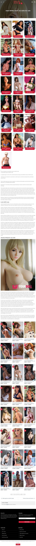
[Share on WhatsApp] (11, 494)
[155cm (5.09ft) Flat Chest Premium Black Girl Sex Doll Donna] (6, 394)
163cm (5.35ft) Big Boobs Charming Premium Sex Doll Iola (6, 424)
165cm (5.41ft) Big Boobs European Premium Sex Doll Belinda (29, 424)
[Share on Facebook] (13, 494)
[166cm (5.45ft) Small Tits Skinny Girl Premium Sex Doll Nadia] (6, 351)
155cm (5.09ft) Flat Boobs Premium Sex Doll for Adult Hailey (29, 446)
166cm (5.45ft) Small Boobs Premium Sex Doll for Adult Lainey (18, 467)
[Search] (3, 2)
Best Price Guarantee (23, 531)
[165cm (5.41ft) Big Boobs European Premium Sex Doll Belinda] (29, 415)
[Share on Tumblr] (23, 494)
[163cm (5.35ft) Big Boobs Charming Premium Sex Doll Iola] (6, 415)
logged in (7, 504)
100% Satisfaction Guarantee (24, 533)
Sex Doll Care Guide (5, 537)
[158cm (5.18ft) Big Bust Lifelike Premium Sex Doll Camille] (18, 351)
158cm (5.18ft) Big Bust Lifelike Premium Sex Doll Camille (17, 360)
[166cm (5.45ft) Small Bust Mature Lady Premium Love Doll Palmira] (18, 415)
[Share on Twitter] (14, 494)
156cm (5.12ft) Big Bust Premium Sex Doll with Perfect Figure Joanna (18, 339)
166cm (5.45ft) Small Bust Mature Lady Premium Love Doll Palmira (17, 424)
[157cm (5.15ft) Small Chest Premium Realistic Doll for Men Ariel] (29, 351)
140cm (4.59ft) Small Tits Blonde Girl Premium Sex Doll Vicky (18, 446)
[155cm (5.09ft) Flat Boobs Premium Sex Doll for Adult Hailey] (29, 436)
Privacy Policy (22, 529)
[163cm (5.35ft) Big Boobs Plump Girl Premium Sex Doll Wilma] (6, 457)
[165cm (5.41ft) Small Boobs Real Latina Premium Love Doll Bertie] (29, 479)
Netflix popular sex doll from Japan (8, 498)
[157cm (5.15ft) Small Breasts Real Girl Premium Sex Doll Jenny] (29, 457)
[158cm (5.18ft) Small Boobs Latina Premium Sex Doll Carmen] (6, 330)
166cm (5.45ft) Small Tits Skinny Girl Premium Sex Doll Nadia (6, 360)
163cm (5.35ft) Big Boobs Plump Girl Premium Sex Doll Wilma (6, 467)
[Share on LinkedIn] (21, 494)
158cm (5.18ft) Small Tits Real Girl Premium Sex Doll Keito (18, 382)
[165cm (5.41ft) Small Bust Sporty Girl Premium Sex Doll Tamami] (18, 394)
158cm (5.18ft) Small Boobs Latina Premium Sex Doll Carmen (6, 339)
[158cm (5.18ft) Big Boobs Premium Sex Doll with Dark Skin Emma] (6, 372)
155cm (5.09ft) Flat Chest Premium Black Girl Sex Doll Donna (6, 403)
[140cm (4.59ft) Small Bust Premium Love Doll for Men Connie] (18, 479)
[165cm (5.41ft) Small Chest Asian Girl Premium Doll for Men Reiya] (29, 330)
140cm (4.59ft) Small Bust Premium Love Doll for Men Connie (18, 488)
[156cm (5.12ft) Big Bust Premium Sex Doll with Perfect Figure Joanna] (18, 330)
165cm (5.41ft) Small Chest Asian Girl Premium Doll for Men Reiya (29, 339)
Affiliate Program (22, 535)
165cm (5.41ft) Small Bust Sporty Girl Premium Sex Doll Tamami (17, 403)
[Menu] (1, 2)
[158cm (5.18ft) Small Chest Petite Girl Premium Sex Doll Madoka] (6, 436)
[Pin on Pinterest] (18, 494)
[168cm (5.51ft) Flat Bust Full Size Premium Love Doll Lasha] (29, 372)
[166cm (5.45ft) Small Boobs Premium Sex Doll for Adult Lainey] (18, 457)
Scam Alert (21, 537)
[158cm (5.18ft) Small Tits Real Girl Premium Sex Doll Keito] (18, 372)
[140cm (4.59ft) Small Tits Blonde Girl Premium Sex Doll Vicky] (18, 436)
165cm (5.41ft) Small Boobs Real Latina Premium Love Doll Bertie (29, 488)
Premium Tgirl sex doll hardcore (28, 498)
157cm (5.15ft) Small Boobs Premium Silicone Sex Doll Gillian (5, 488)
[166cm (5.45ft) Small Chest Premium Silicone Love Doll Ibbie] (29, 394)
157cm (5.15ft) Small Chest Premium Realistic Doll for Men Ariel (29, 360)
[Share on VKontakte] (19, 494)
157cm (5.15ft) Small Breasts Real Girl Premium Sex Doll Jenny (29, 467)
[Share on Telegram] (25, 494)
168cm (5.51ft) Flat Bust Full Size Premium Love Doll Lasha (29, 382)
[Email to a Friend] (16, 494)
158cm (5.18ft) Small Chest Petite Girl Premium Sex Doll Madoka (6, 446)
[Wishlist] (32, 2)
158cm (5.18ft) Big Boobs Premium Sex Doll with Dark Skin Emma (6, 382)
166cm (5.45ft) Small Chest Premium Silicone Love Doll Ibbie (29, 403)
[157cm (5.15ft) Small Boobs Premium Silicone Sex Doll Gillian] (6, 479)
